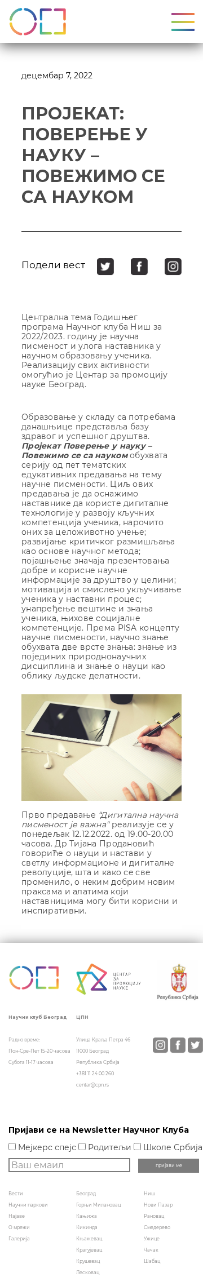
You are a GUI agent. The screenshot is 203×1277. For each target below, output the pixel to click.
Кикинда (87, 1227)
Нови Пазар (158, 1205)
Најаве (16, 1216)
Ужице (152, 1238)
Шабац (152, 1261)
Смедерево (157, 1227)
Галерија (19, 1238)
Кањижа (86, 1216)
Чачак (151, 1250)
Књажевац (89, 1238)
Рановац (154, 1216)
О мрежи (19, 1227)
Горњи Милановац (98, 1205)
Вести (15, 1193)
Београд (86, 1193)
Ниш (149, 1193)
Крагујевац (89, 1250)
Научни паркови (28, 1205)
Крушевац (88, 1261)
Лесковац (87, 1272)
